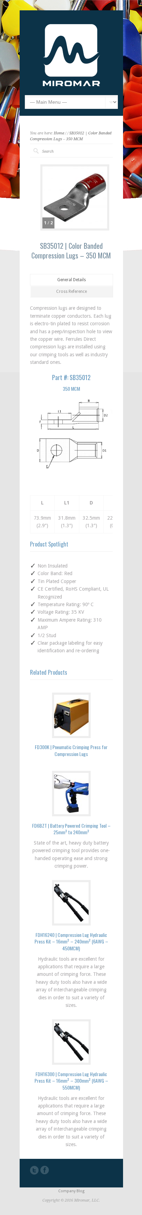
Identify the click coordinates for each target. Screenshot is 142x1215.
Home (59, 133)
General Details (71, 279)
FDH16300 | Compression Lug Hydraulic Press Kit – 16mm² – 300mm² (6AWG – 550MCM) (71, 1080)
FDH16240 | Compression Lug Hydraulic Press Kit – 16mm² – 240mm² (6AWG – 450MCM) (71, 941)
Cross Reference (71, 291)
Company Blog (71, 1191)
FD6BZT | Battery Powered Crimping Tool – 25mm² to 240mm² (71, 829)
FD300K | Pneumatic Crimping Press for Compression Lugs (71, 750)
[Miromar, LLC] (71, 84)
